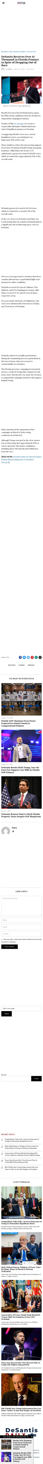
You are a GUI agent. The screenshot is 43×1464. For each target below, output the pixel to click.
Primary (31, 665)
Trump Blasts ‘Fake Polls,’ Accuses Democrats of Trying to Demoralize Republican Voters (22, 1140)
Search (3, 1075)
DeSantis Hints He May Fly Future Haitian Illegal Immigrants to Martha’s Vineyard (21, 459)
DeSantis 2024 (6, 51)
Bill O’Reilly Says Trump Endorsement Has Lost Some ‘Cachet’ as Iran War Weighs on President (21, 1168)
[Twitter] (28, 657)
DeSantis (11, 665)
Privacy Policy (34, 1457)
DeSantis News (19, 51)
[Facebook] (20, 657)
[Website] (13, 831)
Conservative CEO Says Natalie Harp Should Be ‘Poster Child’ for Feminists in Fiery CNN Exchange (22, 1154)
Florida (22, 665)
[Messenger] (24, 657)
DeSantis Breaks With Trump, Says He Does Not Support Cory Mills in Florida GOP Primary (20, 770)
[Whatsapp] (36, 657)
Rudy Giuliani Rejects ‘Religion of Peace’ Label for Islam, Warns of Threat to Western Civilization (21, 1147)
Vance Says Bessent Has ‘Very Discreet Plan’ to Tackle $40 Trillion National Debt (21, 1161)
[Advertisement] (21, 28)
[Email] (40, 657)
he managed (19, 123)
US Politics (31, 51)
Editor (10, 69)
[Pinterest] (32, 657)
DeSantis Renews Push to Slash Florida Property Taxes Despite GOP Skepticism (21, 815)
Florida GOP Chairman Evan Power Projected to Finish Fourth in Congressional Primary (18, 723)
